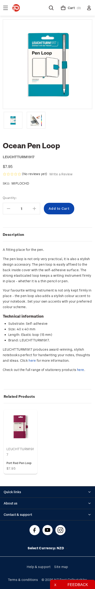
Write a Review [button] (60, 174)
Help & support (38, 567)
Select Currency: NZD (46, 548)
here (32, 360)
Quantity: (10, 197)
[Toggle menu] (5, 7)
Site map (61, 567)
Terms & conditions (23, 580)
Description (13, 234)
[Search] (51, 8)
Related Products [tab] (19, 396)
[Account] (89, 8)
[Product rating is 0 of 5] (12, 174)
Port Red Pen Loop (19, 463)
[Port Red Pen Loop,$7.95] (20, 426)
